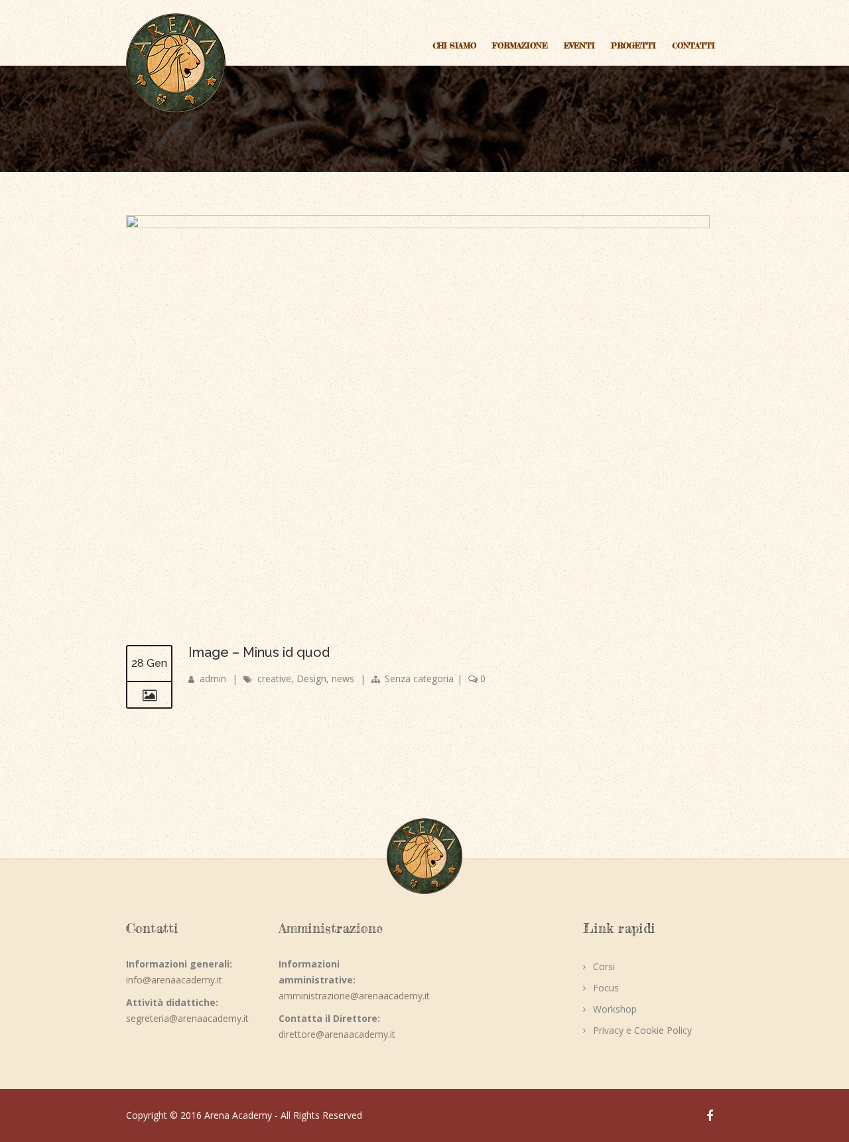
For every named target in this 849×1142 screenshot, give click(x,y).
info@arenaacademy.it (174, 979)
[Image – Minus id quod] (418, 224)
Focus (606, 987)
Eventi (579, 45)
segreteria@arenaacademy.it (187, 1018)
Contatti (693, 45)
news (343, 678)
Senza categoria (419, 678)
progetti (633, 45)
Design (311, 678)
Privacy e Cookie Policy (642, 1030)
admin (213, 678)
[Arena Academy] (176, 63)
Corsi (604, 966)
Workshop (615, 1009)
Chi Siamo (454, 45)
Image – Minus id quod (259, 652)
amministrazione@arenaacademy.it (354, 995)
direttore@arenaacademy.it (337, 1034)
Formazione (520, 45)
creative (274, 678)
